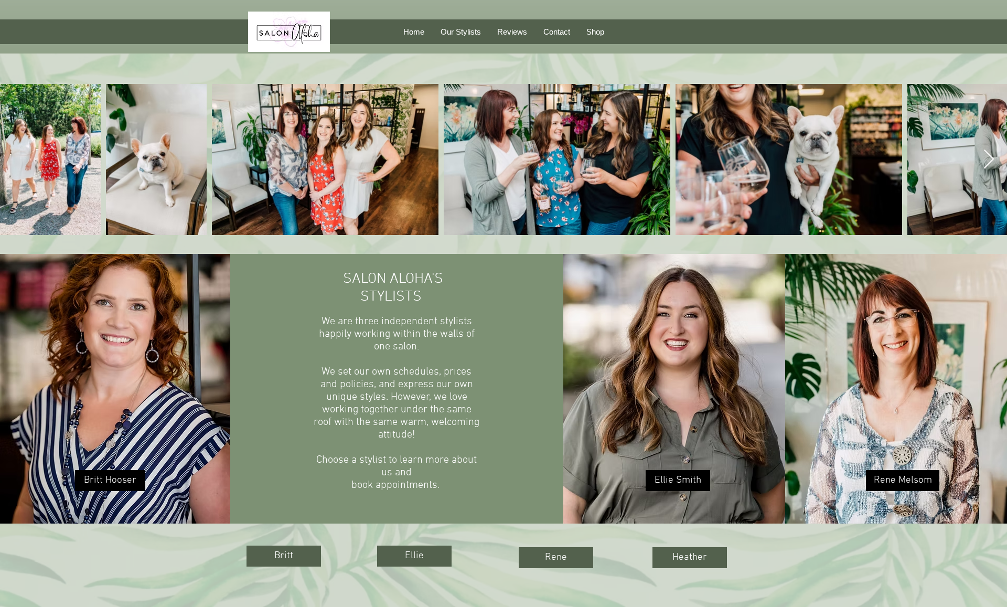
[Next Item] (989, 160)
